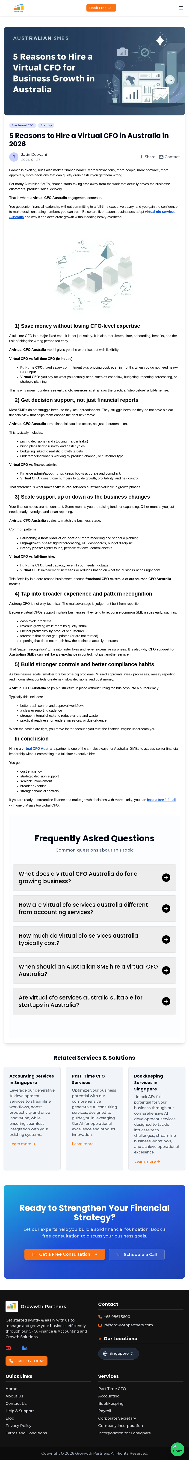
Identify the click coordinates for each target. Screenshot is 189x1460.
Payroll (104, 1411)
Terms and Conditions (26, 1433)
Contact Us (16, 1403)
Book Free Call (101, 8)
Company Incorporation (120, 1426)
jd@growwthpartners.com (128, 1325)
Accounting (109, 1396)
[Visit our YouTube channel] (8, 1348)
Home (11, 1389)
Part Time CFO (112, 1389)
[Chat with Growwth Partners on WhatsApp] (177, 1449)
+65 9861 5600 (117, 1317)
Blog (10, 1418)
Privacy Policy (18, 1426)
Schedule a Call (140, 1254)
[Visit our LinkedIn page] (25, 1348)
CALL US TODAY (30, 1361)
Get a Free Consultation (64, 1254)
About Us (14, 1396)
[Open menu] (180, 8)
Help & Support (20, 1411)
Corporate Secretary (117, 1418)
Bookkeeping (111, 1403)
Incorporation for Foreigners (124, 1433)
